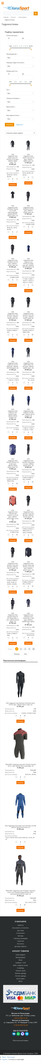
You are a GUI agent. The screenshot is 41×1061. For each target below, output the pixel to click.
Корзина (4, 1059)
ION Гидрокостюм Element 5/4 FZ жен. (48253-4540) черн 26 (28, 209)
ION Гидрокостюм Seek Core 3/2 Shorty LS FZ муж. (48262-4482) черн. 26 (13, 158)
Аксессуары (20, 979)
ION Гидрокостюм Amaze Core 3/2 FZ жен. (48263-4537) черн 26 (28, 315)
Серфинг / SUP (20, 963)
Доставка (20, 930)
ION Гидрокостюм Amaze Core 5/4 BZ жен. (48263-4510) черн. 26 (28, 513)
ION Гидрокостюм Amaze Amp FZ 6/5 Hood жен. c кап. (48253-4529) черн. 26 (13, 617)
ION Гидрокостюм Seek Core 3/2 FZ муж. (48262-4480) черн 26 (28, 157)
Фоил (20, 960)
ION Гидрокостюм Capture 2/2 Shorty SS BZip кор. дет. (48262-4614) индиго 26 (28, 263)
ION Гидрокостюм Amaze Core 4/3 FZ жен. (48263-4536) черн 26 (12, 315)
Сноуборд (20, 968)
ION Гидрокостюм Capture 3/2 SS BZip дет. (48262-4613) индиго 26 (13, 365)
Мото (20, 981)
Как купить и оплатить (20, 928)
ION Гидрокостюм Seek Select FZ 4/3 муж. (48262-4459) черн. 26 (28, 365)
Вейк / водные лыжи (20, 965)
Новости (21, 925)
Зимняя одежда (20, 973)
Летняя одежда (20, 976)
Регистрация (11, 1057)
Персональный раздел (20, 1040)
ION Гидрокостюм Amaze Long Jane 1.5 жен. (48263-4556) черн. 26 (28, 462)
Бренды (20, 936)
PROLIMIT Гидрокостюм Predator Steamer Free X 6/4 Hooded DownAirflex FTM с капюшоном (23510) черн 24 (20, 892)
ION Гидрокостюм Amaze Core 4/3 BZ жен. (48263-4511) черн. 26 (12, 565)
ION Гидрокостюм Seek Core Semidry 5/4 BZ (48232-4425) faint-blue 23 (20, 826)
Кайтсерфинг (20, 955)
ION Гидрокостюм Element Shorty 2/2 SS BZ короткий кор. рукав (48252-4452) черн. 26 (12, 210)
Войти (4, 1057)
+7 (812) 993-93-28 (20, 1025)
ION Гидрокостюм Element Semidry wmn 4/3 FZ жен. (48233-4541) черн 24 (20, 704)
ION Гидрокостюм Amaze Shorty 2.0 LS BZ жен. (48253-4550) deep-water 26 (13, 463)
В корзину (13, 184)
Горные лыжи (20, 971)
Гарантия (20, 941)
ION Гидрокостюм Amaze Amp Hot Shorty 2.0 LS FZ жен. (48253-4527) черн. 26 (28, 566)
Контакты (20, 944)
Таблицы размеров (20, 938)
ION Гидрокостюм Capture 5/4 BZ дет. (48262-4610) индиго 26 (28, 412)
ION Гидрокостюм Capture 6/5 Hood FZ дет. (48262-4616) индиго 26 (12, 413)
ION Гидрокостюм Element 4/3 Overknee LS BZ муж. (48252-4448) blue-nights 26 (28, 618)
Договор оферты (20, 946)
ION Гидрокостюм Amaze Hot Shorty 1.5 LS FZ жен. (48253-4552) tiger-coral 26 (12, 515)
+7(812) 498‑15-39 (20, 1018)
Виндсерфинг (20, 957)
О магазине (20, 933)
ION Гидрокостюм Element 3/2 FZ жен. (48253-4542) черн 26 (12, 262)
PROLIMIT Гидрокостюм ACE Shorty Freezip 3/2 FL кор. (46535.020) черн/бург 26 (20, 765)
